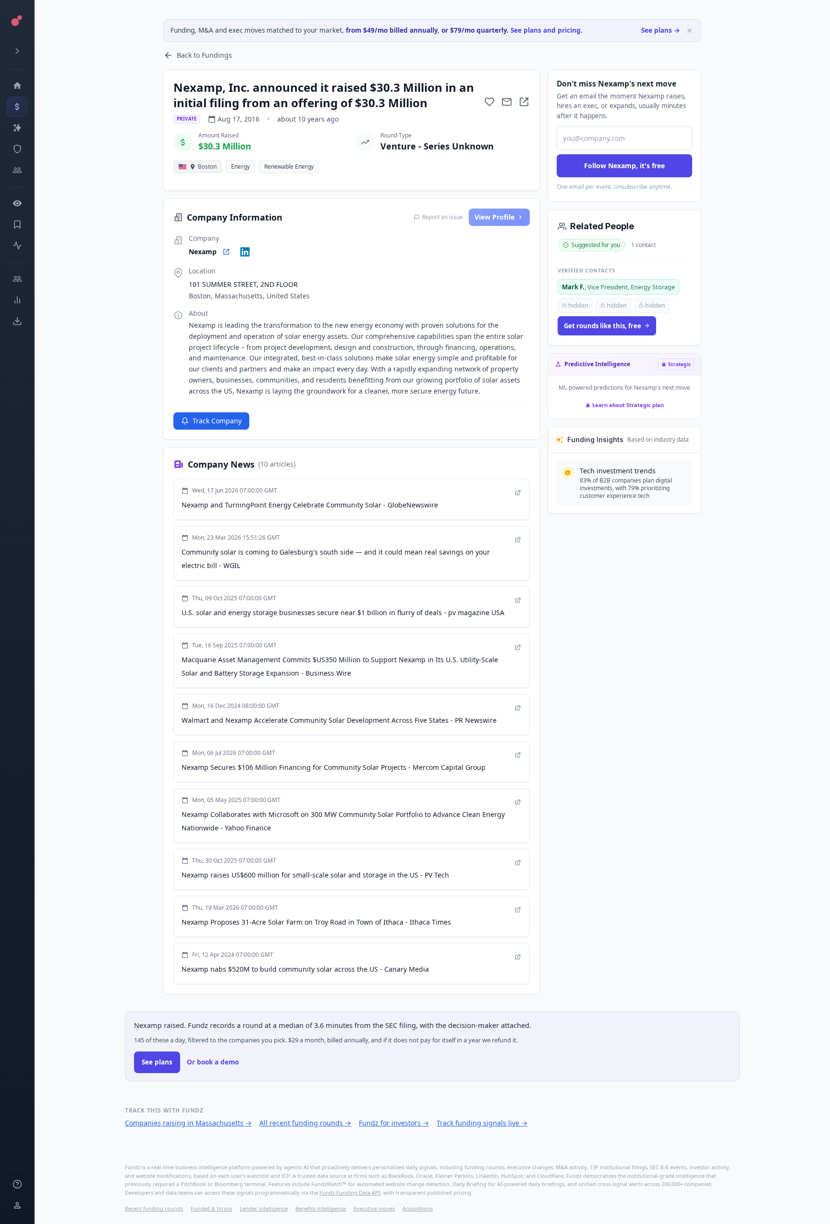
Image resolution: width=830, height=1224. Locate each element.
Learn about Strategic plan (628, 404)
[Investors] (17, 170)
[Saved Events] (17, 224)
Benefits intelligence (320, 1208)
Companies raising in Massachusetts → (188, 1122)
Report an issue (442, 217)
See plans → (660, 30)
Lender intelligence (264, 1208)
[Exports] (17, 321)
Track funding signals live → (482, 1122)
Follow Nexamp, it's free (624, 165)
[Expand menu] (17, 51)
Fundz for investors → (394, 1122)
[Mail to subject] (507, 102)
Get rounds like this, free (602, 325)
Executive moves (374, 1208)
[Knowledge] (17, 1184)
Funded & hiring (211, 1208)
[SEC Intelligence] (17, 149)
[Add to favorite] (489, 102)
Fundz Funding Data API (349, 1192)
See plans (157, 1062)
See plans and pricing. (547, 30)
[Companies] (17, 128)
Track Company (217, 420)
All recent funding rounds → (305, 1122)
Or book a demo (213, 1062)
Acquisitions (418, 1208)
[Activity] (17, 245)
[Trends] (17, 300)
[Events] (17, 107)
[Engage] (17, 279)
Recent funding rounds (154, 1208)
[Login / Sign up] (17, 1205)
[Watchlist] (17, 203)
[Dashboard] (17, 85)
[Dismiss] (689, 30)
